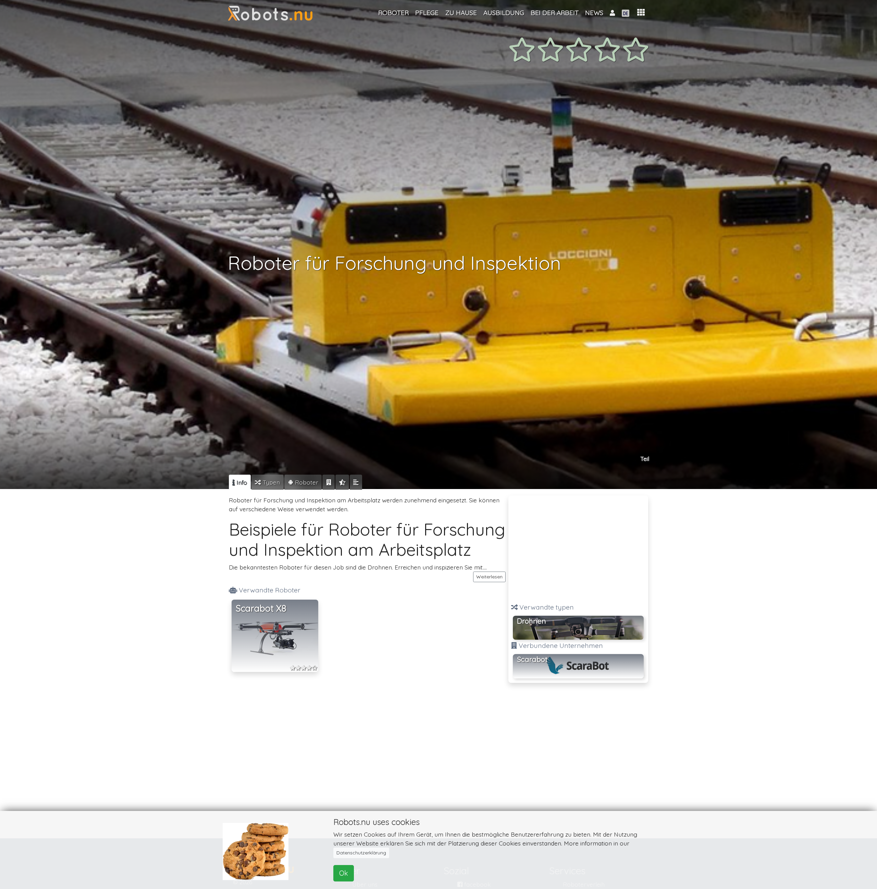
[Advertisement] (578, 546)
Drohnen (531, 620)
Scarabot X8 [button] (261, 608)
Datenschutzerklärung (361, 853)
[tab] (240, 482)
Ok (343, 873)
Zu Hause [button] (461, 13)
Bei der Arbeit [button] (555, 13)
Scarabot (532, 659)
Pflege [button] (426, 13)
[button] (641, 12)
